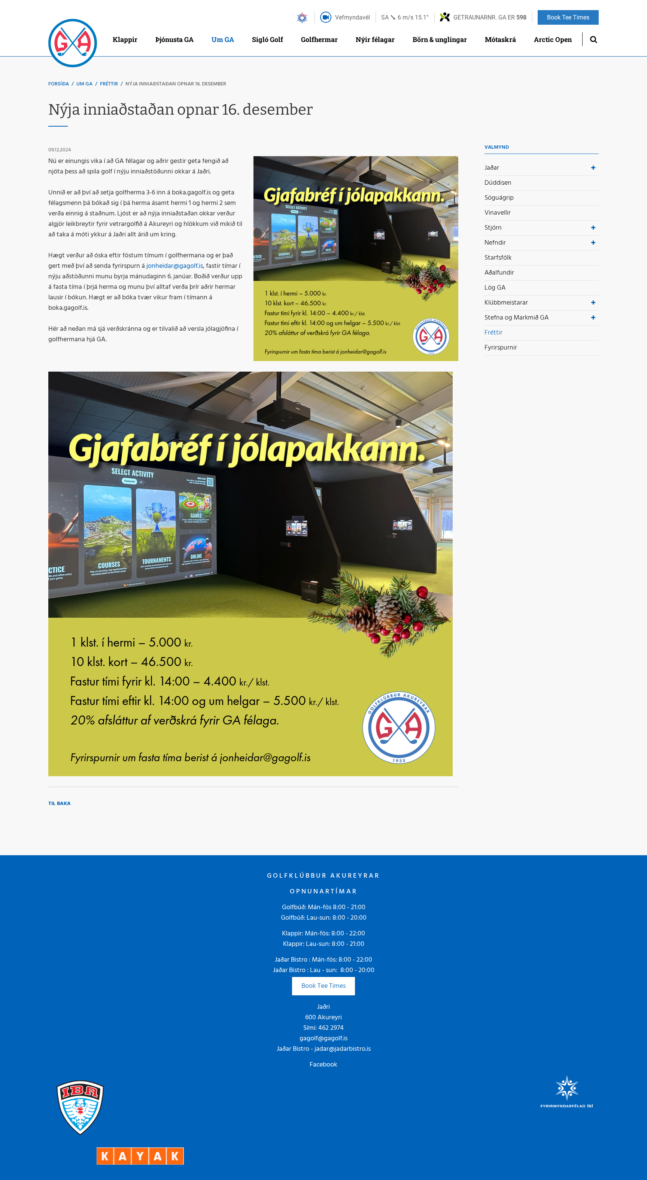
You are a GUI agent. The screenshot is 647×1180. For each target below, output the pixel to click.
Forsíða (58, 84)
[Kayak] (140, 1155)
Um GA (84, 84)
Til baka (59, 803)
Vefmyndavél (352, 17)
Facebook (323, 1064)
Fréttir (109, 84)
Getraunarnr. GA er (489, 17)
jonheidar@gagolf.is (174, 266)
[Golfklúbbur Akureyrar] (72, 45)
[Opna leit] (593, 39)
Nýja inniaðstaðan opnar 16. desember (175, 84)
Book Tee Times (323, 986)
